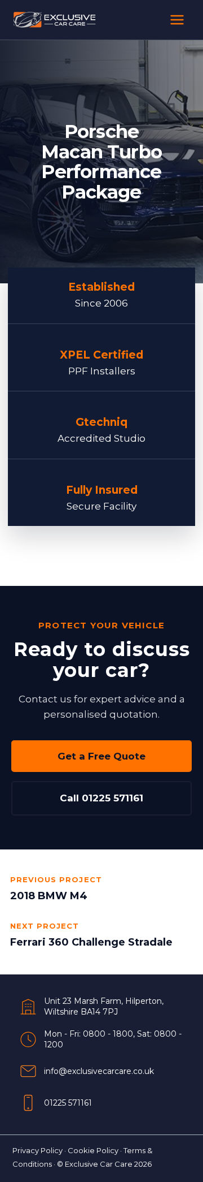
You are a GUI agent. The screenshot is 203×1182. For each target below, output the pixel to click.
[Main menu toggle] (177, 19)
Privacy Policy (37, 1150)
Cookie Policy (93, 1150)
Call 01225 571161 (101, 798)
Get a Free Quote (101, 756)
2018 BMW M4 (48, 896)
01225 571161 (68, 1103)
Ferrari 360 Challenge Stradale (91, 942)
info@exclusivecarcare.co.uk (99, 1071)
